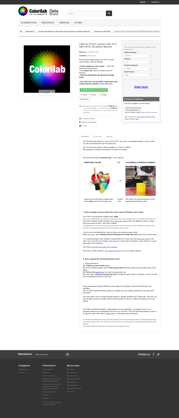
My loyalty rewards (74, 388)
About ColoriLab (49, 376)
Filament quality (130, 52)
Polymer (127, 59)
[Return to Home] (21, 31)
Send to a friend (89, 118)
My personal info (73, 379)
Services (64, 22)
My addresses (72, 376)
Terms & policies (49, 392)
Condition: (83, 56)
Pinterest (85, 99)
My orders (71, 369)
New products (48, 369)
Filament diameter (131, 65)
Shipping (109, 136)
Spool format (129, 72)
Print (84, 126)
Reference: (83, 52)
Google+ (104, 95)
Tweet (84, 95)
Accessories (97, 136)
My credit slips (72, 373)
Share (93, 95)
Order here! (141, 86)
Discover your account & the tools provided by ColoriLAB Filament (52, 386)
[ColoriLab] (40, 11)
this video (91, 234)
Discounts (48, 22)
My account (73, 365)
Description (85, 136)
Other (78, 22)
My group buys (72, 385)
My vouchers (72, 382)
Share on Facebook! (88, 122)
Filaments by (29, 22)
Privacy (45, 395)
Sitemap (46, 398)
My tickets (71, 392)
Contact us (155, 2)
